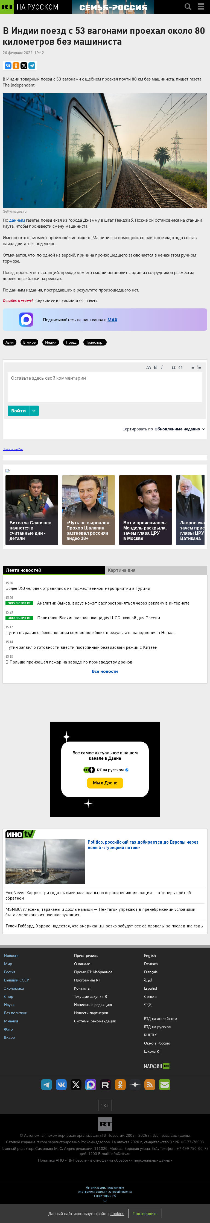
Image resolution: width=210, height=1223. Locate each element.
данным (17, 220)
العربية (148, 980)
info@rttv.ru (120, 1153)
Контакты (82, 988)
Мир (8, 963)
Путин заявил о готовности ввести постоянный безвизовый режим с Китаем (81, 647)
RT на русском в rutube (105, 1084)
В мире (29, 342)
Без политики (15, 1012)
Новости (11, 955)
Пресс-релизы (86, 955)
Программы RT (87, 980)
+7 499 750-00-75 (192, 1148)
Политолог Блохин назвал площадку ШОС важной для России (98, 617)
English (150, 955)
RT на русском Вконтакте (61, 1084)
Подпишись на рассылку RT (164, 1084)
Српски (150, 996)
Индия (50, 342)
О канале (82, 963)
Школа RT (152, 1051)
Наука (9, 1004)
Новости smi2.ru (13, 449)
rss (149, 1084)
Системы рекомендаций (95, 1020)
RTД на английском (160, 1018)
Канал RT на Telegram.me (46, 1084)
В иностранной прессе (21, 834)
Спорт (9, 996)
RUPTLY (150, 1034)
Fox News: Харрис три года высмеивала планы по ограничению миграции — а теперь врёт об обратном (98, 895)
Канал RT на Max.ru (90, 1084)
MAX (112, 319)
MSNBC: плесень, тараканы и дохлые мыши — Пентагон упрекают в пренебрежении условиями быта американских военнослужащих (100, 911)
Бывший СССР (16, 980)
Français (151, 971)
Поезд (71, 342)
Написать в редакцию (93, 1004)
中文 (148, 1004)
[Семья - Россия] (113, 7)
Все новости (105, 671)
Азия (9, 342)
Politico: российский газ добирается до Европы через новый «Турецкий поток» (143, 844)
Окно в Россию (157, 1043)
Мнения (11, 1020)
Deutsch (151, 963)
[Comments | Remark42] (105, 399)
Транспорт (95, 342)
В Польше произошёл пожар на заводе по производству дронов (68, 662)
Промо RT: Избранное (93, 971)
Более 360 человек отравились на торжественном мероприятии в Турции (77, 588)
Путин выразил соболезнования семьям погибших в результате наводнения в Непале (90, 632)
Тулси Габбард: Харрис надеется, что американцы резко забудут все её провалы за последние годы (104, 926)
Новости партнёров (91, 1012)
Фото (8, 1029)
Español (150, 988)
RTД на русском (157, 1026)
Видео (9, 1037)
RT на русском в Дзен (135, 1084)
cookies (117, 1213)
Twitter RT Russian (76, 1084)
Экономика (14, 988)
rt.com (41, 1141)
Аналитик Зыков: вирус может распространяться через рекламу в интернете (112, 603)
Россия (10, 971)
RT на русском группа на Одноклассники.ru (120, 1084)
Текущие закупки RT (91, 996)
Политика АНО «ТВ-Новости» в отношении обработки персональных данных (105, 1160)
